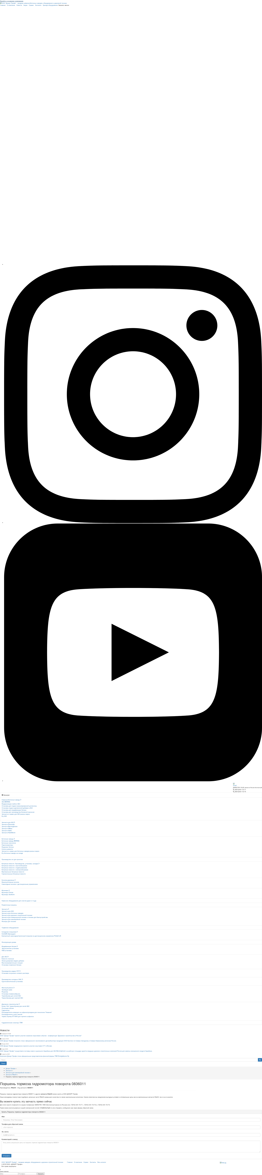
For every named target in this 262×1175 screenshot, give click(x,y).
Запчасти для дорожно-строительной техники (17, 915)
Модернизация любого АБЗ (11, 804)
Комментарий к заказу (10, 1139)
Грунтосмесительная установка (12, 981)
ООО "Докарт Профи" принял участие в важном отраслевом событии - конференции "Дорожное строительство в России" (41, 1036)
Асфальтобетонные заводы (11, 800)
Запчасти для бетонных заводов (12, 913)
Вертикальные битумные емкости (13, 872)
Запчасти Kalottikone (8, 833)
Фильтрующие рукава (9, 942)
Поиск (3, 1063)
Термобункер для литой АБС (11, 996)
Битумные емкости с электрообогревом (15, 870)
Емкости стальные (8, 959)
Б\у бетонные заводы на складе (12, 853)
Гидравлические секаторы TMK (12, 1023)
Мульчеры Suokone (8, 894)
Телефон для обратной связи (12, 1124)
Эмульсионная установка (10, 948)
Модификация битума (9, 946)
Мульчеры (5, 890)
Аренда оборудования (50, 5)
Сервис (31, 5)
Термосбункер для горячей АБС (12, 998)
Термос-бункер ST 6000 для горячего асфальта (18, 1016)
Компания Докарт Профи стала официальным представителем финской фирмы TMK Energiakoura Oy (34, 1056)
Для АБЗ (4, 957)
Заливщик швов (7, 990)
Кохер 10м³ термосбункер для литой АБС (15, 1006)
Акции (25, 5)
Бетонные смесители (9, 843)
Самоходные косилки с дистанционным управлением (20, 884)
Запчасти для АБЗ (8, 822)
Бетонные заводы (8, 839)
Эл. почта (5, 1132)
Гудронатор (5, 1010)
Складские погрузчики (9, 932)
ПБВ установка (7, 950)
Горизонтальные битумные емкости (14, 874)
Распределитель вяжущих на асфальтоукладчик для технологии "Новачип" (27, 1012)
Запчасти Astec (7, 830)
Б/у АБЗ (4, 816)
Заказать (41, 1174)
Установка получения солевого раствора (15, 973)
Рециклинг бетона (8, 847)
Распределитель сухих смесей (12, 1014)
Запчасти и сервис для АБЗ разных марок (16, 814)
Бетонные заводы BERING (10, 841)
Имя (3, 1116)
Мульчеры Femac (7, 892)
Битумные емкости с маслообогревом (14, 866)
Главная (3, 5)
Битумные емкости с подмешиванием (14, 868)
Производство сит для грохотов (12, 859)
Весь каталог (101, 1162)
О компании (11, 5)
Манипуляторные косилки (10, 882)
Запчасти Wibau (7, 828)
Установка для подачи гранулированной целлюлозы (19, 806)
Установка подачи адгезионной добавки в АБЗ (17, 808)
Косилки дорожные (8, 880)
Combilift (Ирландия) (8, 934)
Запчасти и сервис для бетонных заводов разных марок (20, 851)
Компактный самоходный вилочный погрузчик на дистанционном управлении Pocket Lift (31, 936)
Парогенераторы (7, 845)
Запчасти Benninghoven (10, 826)
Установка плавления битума (11, 965)
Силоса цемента (7, 849)
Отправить (6, 1156)
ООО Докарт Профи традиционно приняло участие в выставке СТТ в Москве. (26, 1046)
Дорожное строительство (10, 1004)
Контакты (38, 5)
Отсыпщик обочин (8, 1008)
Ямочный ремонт (7, 988)
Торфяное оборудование (10, 928)
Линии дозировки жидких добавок (13, 961)
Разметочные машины (9, 905)
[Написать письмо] (247, 784)
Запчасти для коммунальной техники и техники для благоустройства (25, 917)
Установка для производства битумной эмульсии (18, 812)
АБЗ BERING (6, 802)
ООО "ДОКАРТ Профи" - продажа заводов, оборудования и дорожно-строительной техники (32, 1162)
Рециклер (5, 992)
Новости (19, 5)
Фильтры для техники (9, 921)
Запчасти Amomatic (8, 824)
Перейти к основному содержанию (11, 1)
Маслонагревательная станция (12, 963)
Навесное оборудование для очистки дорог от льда (19, 901)
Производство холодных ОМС (12, 979)
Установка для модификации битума (14, 810)
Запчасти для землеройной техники (14, 919)
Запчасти (5, 909)
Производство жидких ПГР (10, 971)
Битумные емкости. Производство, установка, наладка (20, 864)
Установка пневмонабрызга (11, 994)
